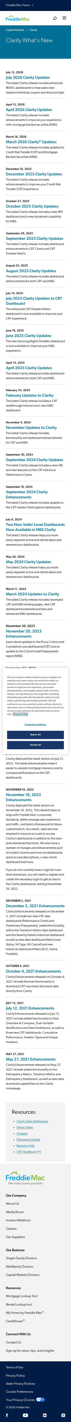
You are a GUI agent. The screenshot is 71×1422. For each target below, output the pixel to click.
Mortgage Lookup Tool (22, 1296)
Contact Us (13, 1342)
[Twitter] (63, 1415)
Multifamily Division (19, 1266)
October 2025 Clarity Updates (32, 206)
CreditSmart (15, 1321)
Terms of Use (14, 1367)
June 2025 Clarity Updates (28, 335)
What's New (25, 1127)
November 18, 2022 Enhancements (23, 797)
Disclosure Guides (28, 1139)
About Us (12, 1203)
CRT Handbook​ (28, 1152)
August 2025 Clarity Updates (31, 270)
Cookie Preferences (19, 1392)
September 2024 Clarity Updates (34, 459)
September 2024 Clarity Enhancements (27, 494)
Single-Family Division (21, 1258)
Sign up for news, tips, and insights (30, 1350)
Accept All (35, 745)
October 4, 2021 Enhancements (33, 971)
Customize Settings (35, 724)
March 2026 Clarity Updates (31, 141)
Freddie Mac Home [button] (18, 5)
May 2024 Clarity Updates (28, 561)
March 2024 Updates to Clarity (32, 594)
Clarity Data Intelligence (32, 1121)
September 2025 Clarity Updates (34, 238)
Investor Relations (18, 1220)
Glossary (22, 1133)
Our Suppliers (15, 1237)
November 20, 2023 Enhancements (24, 634)
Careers (11, 1229)
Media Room (15, 1212)
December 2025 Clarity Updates (34, 174)
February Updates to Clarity (29, 395)
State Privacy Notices (20, 1383)
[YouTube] (25, 1415)
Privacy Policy (15, 1375)
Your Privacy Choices (20, 1400)
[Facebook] (7, 1415)
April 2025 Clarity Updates (29, 367)
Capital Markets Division (22, 1275)
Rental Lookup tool (19, 1304)
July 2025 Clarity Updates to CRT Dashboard (34, 301)
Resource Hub (26, 1145)
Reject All (35, 734)
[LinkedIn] (45, 1415)
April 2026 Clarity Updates (29, 109)
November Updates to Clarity (31, 427)
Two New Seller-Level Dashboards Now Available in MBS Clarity (35, 527)
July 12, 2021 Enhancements (30, 1008)
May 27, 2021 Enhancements (31, 1059)
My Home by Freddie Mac (25, 1313)
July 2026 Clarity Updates (28, 77)
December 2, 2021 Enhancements (35, 905)
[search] (54, 18)
